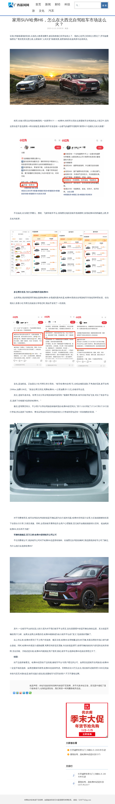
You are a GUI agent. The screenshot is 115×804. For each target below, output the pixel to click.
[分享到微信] (30, 693)
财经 (57, 4)
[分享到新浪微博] (20, 693)
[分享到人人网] (27, 693)
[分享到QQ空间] (17, 693)
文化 (41, 10)
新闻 (48, 4)
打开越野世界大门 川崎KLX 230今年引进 (88, 750)
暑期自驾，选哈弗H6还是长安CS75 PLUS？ (91, 783)
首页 (38, 4)
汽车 (51, 10)
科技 (67, 4)
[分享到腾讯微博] (24, 693)
